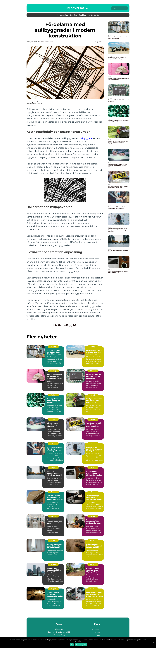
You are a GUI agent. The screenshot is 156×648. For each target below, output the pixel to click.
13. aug (53, 347)
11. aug (93, 347)
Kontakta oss (93, 15)
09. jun (93, 540)
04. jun (53, 589)
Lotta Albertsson (46, 42)
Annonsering (62, 15)
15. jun (93, 492)
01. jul (93, 443)
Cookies (82, 15)
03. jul (93, 419)
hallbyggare (85, 138)
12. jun (93, 516)
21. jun (53, 492)
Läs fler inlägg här (65, 325)
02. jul (53, 443)
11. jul (53, 395)
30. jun (93, 468)
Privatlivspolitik (81, 645)
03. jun (93, 589)
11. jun (53, 540)
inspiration (99, 42)
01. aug (93, 371)
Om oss (73, 15)
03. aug (53, 371)
